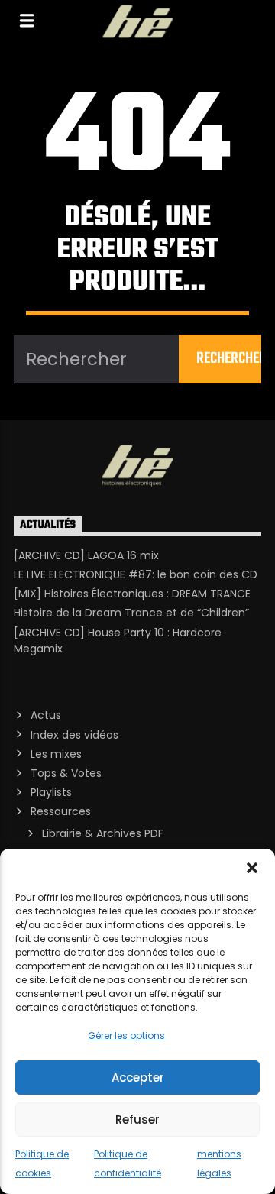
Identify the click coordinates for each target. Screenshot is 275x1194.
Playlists (51, 792)
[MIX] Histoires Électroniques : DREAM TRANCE (132, 593)
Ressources (61, 811)
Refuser (137, 1119)
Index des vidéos (74, 735)
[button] (252, 867)
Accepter (138, 1077)
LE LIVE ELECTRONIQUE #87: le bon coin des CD (135, 574)
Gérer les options (126, 1035)
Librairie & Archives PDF (102, 833)
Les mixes (56, 754)
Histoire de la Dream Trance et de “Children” (131, 612)
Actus (46, 715)
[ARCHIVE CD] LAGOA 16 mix (86, 555)
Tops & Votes (66, 773)
